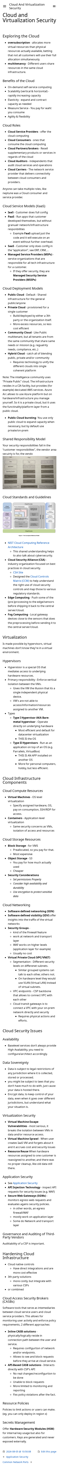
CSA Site (18, 572)
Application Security (25, 1183)
